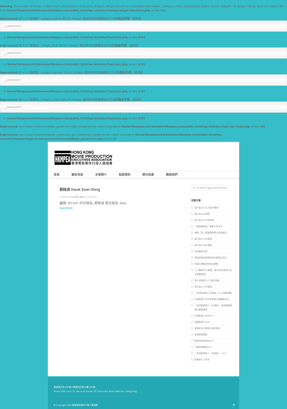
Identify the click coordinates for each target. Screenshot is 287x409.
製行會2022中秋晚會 (204, 220)
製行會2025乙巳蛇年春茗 (206, 207)
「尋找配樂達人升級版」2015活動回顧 (212, 292)
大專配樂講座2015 (203, 347)
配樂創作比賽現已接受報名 (207, 328)
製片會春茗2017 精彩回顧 (206, 280)
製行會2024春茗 (202, 213)
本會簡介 (101, 174)
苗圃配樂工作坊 (201, 322)
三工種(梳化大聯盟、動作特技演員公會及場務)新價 (213, 272)
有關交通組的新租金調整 (206, 263)
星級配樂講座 (200, 334)
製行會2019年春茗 (203, 238)
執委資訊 (124, 174)
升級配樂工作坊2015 (204, 315)
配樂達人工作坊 (201, 359)
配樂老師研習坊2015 (204, 340)
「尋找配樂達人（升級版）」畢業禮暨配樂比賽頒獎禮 (213, 307)
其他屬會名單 (200, 251)
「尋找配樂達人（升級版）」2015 (210, 353)
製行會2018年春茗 (203, 245)
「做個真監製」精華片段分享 (208, 226)
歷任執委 (148, 174)
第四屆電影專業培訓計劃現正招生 (210, 257)
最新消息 (77, 174)
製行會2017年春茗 (203, 286)
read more (66, 208)
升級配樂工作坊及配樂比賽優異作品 (211, 299)
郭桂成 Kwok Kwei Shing (80, 189)
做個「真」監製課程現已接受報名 (210, 232)
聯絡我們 (172, 174)
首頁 (57, 174)
